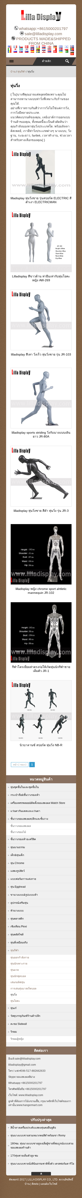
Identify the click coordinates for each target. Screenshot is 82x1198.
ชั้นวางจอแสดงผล (20, 826)
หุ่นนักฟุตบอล (18, 976)
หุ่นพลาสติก (17, 918)
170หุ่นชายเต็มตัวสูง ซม (24, 1155)
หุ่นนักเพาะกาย (18, 963)
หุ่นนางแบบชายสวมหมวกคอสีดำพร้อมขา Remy (37, 1135)
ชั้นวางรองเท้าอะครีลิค (23, 839)
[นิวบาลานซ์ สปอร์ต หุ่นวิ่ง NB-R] (41, 739)
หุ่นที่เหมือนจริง (19, 942)
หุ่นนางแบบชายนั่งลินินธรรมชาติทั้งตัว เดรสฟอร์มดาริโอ (42, 1163)
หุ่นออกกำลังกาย (19, 957)
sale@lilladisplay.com (43, 34)
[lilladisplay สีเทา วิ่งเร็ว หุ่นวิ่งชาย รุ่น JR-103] (41, 349)
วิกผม (13, 1031)
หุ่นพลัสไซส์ (16, 934)
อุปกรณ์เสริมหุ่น (19, 902)
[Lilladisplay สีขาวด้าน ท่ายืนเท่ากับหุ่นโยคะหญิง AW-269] (41, 271)
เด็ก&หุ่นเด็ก (17, 855)
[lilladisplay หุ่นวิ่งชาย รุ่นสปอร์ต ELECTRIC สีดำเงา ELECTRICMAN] (41, 192)
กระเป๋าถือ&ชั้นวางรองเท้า (25, 794)
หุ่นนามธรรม (17, 847)
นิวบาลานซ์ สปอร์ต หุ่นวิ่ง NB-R (41, 745)
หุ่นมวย (14, 969)
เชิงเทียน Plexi (18, 926)
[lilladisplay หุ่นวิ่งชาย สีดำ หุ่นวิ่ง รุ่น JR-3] (41, 505)
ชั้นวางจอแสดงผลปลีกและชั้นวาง (29, 818)
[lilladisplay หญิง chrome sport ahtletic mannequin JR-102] (41, 583)
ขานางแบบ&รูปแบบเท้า (24, 894)
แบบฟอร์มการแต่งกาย (23, 878)
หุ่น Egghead (18, 886)
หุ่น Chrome (17, 863)
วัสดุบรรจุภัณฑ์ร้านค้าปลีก (25, 1015)
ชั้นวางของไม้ (18, 832)
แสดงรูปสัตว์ (17, 870)
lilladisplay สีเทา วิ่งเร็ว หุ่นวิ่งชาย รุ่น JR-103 (41, 354)
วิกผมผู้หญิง (17, 1038)
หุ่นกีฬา (21, 71)
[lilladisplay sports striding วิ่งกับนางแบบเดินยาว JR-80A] (41, 427)
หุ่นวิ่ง (13, 994)
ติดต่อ (35, 1183)
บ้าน (13, 71)
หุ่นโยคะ (15, 1000)
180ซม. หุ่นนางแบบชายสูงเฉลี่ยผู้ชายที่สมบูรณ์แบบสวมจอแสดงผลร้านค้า (41, 1145)
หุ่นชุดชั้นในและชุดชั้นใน (24, 787)
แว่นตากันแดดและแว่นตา (25, 811)
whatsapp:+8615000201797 (43, 28)
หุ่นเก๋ (13, 1008)
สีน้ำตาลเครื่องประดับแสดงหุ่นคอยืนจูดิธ (33, 1127)
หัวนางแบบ (17, 910)
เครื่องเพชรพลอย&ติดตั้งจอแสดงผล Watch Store (37, 803)
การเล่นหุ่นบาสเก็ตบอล (23, 988)
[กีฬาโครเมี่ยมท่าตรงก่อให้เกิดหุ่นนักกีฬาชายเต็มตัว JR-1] (41, 661)
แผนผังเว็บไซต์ (48, 1183)
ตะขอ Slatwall (18, 1023)
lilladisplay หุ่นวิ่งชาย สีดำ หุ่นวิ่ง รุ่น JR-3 (41, 510)
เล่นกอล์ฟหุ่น (17, 982)
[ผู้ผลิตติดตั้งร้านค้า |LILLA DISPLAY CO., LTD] (41, 23)
